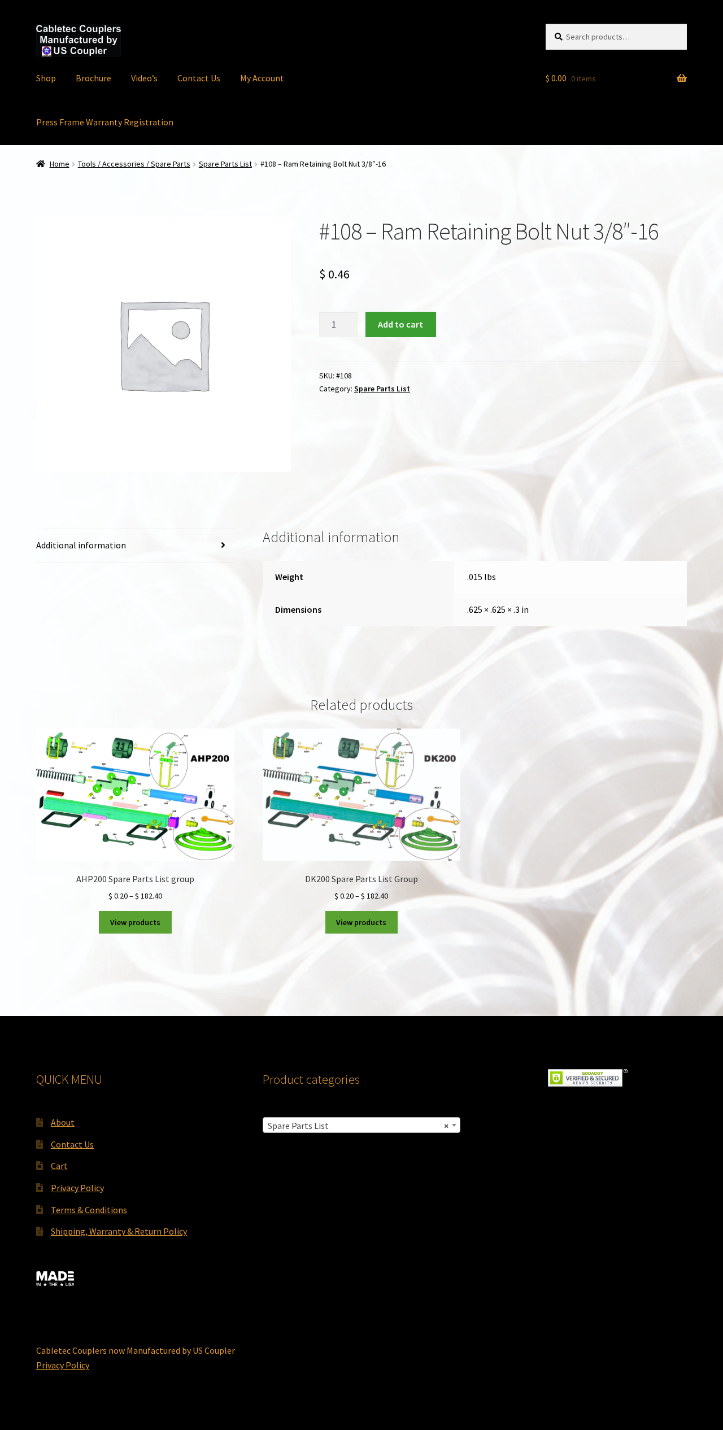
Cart (59, 1165)
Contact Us (198, 78)
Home (59, 164)
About (63, 1122)
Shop (46, 78)
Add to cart (400, 324)
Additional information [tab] (81, 545)
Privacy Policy (77, 1187)
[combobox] (362, 1125)
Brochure (93, 78)
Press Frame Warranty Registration (104, 122)
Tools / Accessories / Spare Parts (134, 164)
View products (135, 922)
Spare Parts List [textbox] (358, 1125)
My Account (262, 78)
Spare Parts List (225, 164)
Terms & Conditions (89, 1209)
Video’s (144, 78)
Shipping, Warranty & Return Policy (119, 1231)
